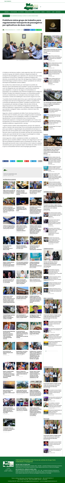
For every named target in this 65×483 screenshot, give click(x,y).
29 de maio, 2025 (51, 280)
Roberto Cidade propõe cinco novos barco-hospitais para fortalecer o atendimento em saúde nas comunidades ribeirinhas (8, 374)
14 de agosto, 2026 (51, 124)
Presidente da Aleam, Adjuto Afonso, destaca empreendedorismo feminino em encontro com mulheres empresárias (53, 207)
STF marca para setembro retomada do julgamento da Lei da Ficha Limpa (22, 263)
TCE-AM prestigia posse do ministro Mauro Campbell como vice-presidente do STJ (54, 110)
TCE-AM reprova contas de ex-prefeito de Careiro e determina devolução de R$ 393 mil (54, 122)
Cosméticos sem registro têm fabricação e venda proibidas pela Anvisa (22, 297)
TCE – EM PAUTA (21, 11)
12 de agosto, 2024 (51, 339)
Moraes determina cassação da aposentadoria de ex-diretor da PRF (8, 247)
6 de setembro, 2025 (51, 274)
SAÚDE (53, 11)
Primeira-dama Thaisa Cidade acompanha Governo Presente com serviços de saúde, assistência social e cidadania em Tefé (35, 374)
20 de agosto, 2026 (51, 84)
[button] (27, 30)
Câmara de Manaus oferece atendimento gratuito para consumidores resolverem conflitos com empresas (52, 264)
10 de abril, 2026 (50, 226)
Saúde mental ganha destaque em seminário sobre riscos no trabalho (21, 409)
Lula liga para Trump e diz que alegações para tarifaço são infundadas (35, 316)
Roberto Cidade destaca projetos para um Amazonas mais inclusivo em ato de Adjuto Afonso (8, 264)
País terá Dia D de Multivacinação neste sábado (8, 352)
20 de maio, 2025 (51, 286)
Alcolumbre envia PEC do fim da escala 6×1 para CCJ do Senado (8, 281)
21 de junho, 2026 (51, 326)
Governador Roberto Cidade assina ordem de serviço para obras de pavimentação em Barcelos (52, 316)
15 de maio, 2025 (51, 293)
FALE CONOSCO (7, 1)
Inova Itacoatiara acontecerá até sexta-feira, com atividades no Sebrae (55, 330)
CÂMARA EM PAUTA (37, 11)
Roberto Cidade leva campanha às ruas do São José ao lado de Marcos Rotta (22, 373)
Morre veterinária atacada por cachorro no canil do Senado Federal (36, 192)
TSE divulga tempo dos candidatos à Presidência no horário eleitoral (9, 429)
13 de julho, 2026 (46, 267)
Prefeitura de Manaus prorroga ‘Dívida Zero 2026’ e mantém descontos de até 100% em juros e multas (36, 265)
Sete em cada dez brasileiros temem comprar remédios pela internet (21, 192)
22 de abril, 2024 (51, 346)
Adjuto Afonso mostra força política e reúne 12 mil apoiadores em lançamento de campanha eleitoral (21, 228)
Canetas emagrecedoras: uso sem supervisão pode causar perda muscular (9, 227)
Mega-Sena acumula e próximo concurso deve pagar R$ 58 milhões (35, 332)
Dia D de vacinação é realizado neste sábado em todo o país (21, 247)
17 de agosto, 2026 (51, 117)
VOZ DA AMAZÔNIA (14, 11)
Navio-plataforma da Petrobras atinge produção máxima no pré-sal (9, 392)
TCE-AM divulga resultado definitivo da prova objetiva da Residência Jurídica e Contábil (9, 316)
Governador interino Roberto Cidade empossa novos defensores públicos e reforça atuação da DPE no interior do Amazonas (54, 222)
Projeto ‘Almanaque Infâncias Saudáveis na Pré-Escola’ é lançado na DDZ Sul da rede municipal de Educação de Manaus (35, 393)
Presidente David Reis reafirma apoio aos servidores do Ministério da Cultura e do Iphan (54, 278)
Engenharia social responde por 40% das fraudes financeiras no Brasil (21, 208)
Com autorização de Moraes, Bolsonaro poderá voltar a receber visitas (22, 316)
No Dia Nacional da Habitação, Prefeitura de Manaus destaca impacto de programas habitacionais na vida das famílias (22, 334)
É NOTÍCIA (48, 11)
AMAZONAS (7, 11)
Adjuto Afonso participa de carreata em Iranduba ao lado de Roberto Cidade (9, 192)
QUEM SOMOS (58, 11)
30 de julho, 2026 (51, 217)
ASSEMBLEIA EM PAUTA (28, 11)
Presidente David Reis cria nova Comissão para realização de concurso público (54, 284)
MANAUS (42, 11)
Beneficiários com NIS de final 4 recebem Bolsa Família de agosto (21, 352)
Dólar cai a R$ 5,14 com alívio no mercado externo (35, 280)
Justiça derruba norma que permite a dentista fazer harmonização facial (22, 391)
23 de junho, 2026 (47, 319)
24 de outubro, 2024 (51, 332)
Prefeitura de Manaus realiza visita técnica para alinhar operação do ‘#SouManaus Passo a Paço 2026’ (9, 410)
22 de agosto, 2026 (47, 53)
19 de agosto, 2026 (47, 210)
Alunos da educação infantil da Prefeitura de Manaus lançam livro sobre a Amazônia (21, 281)
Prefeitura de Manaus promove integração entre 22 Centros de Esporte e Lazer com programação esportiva (9, 209)
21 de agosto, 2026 (51, 67)
